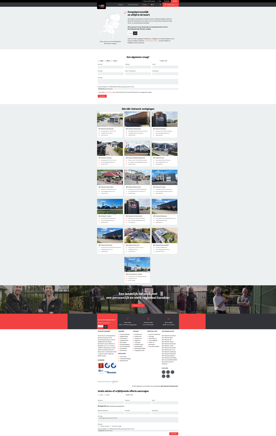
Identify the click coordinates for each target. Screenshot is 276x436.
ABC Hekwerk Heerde (167, 341)
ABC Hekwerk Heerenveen (169, 344)
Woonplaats (155, 71)
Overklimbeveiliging (125, 358)
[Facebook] (163, 372)
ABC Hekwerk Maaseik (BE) (169, 358)
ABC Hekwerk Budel (167, 337)
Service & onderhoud (154, 334)
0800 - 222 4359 (123, 324)
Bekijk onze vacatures (169, 324)
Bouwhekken (123, 348)
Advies (101, 395)
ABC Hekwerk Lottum (168, 346)
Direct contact (127, 322)
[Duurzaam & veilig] (148, 319)
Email (153, 64)
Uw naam (100, 64)
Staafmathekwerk (125, 334)
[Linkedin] (163, 376)
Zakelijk (175, 1)
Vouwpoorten (138, 338)
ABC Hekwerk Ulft (166, 339)
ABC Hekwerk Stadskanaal (169, 352)
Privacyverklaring (155, 386)
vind (135, 33)
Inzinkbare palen (138, 344)
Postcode (100, 71)
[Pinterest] (168, 376)
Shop (160, 1)
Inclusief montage (104, 426)
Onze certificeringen (148, 324)
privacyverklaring (108, 92)
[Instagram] (172, 372)
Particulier (166, 1)
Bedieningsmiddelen (139, 348)
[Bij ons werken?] (168, 319)
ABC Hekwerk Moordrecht (169, 348)
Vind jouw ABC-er (171, 4)
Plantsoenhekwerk (125, 346)
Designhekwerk (124, 340)
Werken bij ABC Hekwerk (149, 1)
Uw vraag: (100, 416)
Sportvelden (123, 342)
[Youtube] (168, 372)
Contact (145, 4)
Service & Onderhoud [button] (133, 4)
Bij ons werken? (168, 322)
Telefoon (127, 64)
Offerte (108, 395)
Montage (151, 336)
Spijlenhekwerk (124, 336)
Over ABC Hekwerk (154, 346)
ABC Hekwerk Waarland (168, 356)
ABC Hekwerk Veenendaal (169, 354)
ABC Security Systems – (152, 41)
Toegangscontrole (139, 350)
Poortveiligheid (153, 340)
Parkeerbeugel (138, 346)
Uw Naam (100, 400)
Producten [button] (120, 4)
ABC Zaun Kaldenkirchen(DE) (169, 360)
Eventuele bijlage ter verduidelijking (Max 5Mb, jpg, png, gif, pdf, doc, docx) (116, 429)
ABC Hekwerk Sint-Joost (168, 350)
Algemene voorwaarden (143, 386)
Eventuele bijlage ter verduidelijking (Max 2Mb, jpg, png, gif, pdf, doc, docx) (116, 86)
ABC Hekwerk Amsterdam (169, 335)
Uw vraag (100, 77)
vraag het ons (133, 324)
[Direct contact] (127, 319)
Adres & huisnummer (103, 410)
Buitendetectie (124, 360)
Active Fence (123, 356)
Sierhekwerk (123, 350)
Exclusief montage (116, 426)
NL (153, 4)
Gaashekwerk (123, 338)
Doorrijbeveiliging (124, 344)
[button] (160, 4)
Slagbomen (137, 340)
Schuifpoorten (138, 334)
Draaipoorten (138, 336)
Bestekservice (153, 338)
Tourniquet (137, 342)
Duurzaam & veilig (148, 322)
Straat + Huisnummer (130, 71)
